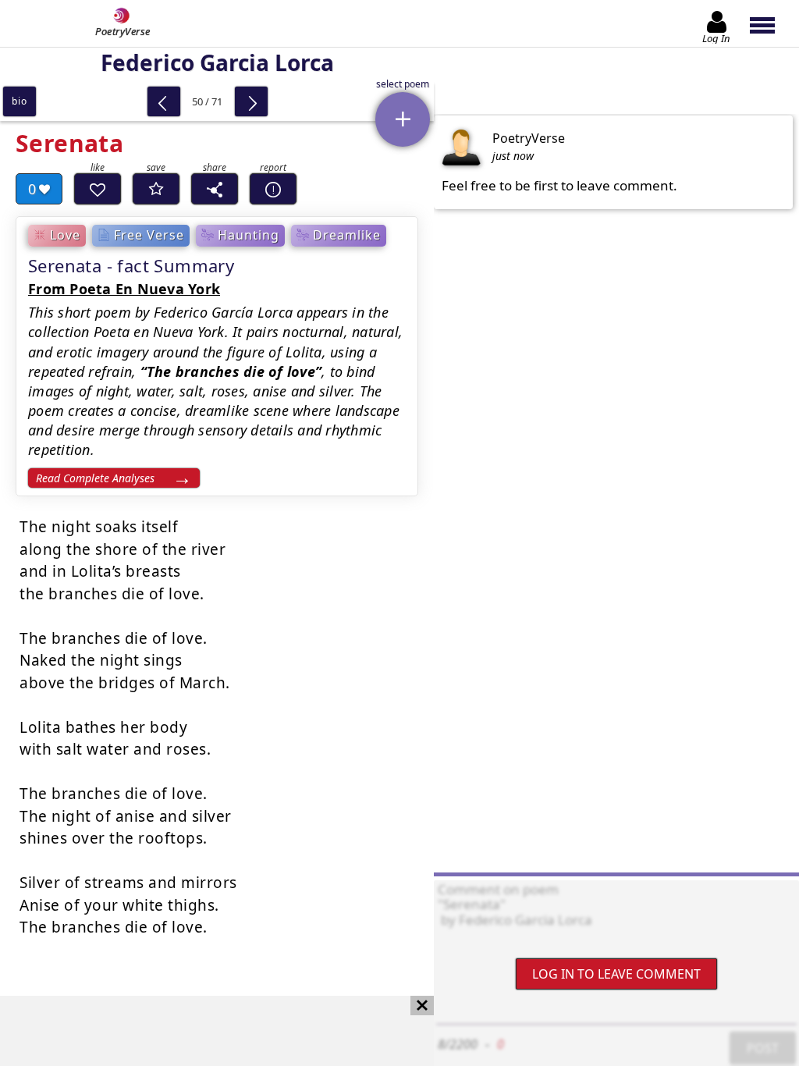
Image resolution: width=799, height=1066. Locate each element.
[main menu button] (769, 23)
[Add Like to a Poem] (97, 188)
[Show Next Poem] (251, 101)
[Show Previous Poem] (163, 101)
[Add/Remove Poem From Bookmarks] (156, 188)
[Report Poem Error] (273, 188)
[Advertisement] (201, 1031)
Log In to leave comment (616, 973)
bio (19, 101)
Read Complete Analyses (95, 478)
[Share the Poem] (214, 188)
